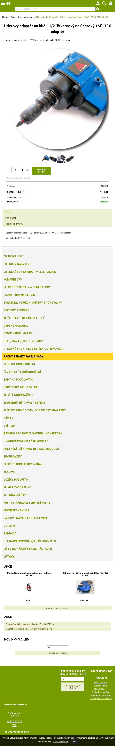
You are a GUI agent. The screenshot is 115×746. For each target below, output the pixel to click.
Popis (8, 212)
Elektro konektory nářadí (23, 464)
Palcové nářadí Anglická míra (26, 518)
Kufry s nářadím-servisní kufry (27, 502)
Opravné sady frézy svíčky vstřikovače (33, 348)
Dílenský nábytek (17, 264)
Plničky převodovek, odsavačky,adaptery (35, 410)
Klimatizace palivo (17, 487)
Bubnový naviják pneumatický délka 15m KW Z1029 (85, 574)
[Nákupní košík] (112, 4)
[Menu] (3, 3)
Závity (8, 418)
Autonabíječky (15, 495)
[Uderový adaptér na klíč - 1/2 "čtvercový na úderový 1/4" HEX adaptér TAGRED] (57, 99)
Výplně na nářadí (16, 325)
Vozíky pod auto (16, 479)
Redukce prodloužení (19, 364)
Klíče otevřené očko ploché (24, 318)
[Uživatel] (99, 4)
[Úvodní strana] (9, 4)
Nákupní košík (100, 689)
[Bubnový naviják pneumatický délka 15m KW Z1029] (85, 587)
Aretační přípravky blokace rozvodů (31, 449)
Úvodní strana (100, 682)
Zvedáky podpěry (16, 310)
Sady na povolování (18, 379)
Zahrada (10, 533)
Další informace (60, 741)
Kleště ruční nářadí (18, 395)
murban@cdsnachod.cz (19, 731)
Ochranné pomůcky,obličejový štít (30, 541)
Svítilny (10, 425)
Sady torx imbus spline (21, 387)
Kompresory (13, 279)
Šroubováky (13, 456)
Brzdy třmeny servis (19, 295)
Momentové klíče (16, 510)
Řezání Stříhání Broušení (22, 372)
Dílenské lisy (13, 256)
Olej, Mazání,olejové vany (23, 341)
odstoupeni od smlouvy (100, 698)
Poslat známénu (14, 223)
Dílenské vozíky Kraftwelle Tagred (30, 272)
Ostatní (9, 525)
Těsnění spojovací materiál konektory (33, 433)
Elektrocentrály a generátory (27, 287)
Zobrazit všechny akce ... (57, 608)
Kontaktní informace (100, 695)
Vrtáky (9, 556)
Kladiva (9, 472)
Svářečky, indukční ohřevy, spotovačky (33, 302)
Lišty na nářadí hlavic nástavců (28, 549)
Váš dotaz (10, 217)
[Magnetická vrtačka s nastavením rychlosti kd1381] (30, 587)
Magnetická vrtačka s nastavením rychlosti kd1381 (29, 574)
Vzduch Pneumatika (18, 333)
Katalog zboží (100, 685)
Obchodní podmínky (101, 692)
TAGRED (104, 186)
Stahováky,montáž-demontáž (26, 441)
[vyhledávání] (105, 4)
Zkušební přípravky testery (24, 402)
